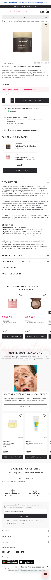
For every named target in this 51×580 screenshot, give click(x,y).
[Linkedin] (22, 553)
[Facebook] (13, 553)
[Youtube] (18, 553)
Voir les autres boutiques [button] (15, 123)
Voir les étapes (25, 407)
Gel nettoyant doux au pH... (34, 443)
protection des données (17, 523)
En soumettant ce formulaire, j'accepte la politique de (24, 521)
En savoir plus (20, 77)
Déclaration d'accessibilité (29, 571)
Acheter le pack (20, 170)
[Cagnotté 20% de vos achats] (25, 2)
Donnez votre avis (8, 63)
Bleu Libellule (13, 21)
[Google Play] (10, 564)
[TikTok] (8, 553)
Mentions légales (7, 569)
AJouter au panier (32, 100)
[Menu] (3, 11)
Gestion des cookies (13, 571)
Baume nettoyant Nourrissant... (8, 443)
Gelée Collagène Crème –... (10, 322)
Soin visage (40, 21)
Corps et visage (31, 21)
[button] (37, 11)
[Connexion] (42, 11)
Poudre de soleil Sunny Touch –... (35, 322)
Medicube (36, 63)
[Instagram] (3, 553)
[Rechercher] (46, 17)
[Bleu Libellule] (19, 11)
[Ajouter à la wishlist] (21, 296)
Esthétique (22, 21)
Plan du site (42, 571)
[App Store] (26, 564)
